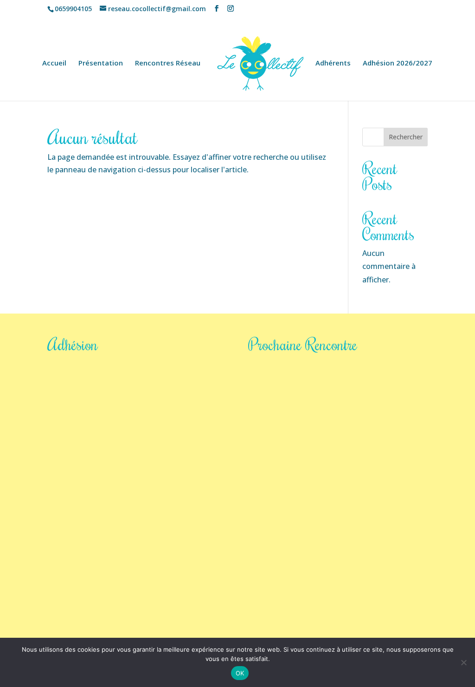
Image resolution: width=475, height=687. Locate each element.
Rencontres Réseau (167, 63)
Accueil (54, 63)
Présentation (100, 63)
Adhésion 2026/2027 (397, 63)
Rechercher (406, 136)
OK (240, 673)
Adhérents (333, 63)
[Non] (463, 662)
